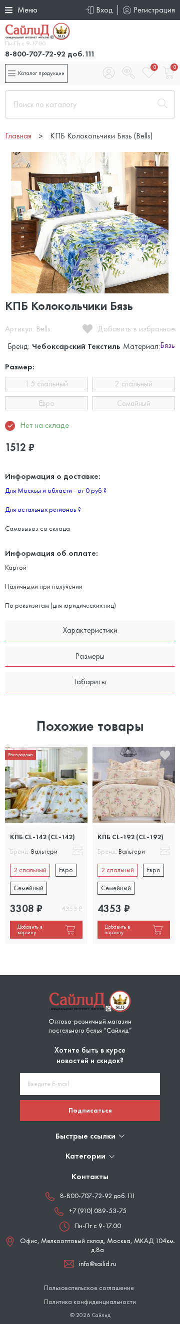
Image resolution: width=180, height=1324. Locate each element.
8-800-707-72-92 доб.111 (50, 53)
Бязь (167, 345)
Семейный (133, 403)
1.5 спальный (46, 383)
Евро (46, 403)
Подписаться (90, 1110)
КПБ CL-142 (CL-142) (42, 836)
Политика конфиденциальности (90, 1302)
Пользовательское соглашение (89, 1288)
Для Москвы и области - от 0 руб (55, 490)
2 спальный (133, 383)
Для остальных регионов (43, 509)
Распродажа (20, 754)
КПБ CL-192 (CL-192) (131, 836)
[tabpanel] (46, 844)
